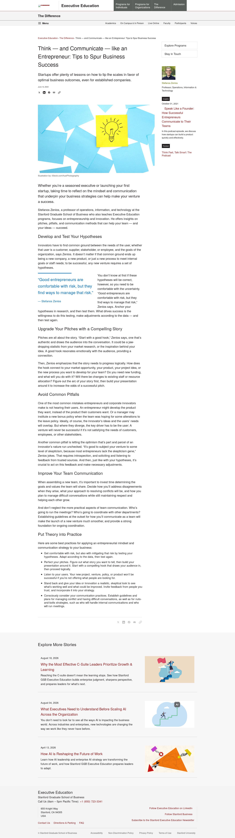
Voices (194, 23)
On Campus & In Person (132, 23)
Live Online (153, 23)
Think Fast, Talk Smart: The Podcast (177, 153)
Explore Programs (175, 45)
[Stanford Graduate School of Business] (47, 6)
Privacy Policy (147, 832)
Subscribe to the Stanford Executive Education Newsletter (163, 820)
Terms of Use (166, 832)
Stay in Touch (177, 55)
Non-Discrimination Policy (121, 832)
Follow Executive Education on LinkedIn (171, 808)
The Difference (49, 15)
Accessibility (97, 832)
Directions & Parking (65, 822)
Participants (180, 23)
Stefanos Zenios (170, 83)
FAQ (81, 822)
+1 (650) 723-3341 (91, 801)
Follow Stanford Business (179, 814)
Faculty (166, 23)
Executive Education (80, 5)
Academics (110, 23)
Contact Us (44, 822)
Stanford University (187, 832)
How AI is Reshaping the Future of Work (72, 753)
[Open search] (192, 5)
